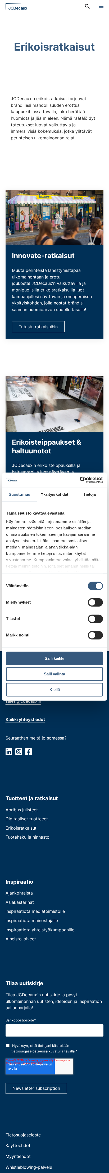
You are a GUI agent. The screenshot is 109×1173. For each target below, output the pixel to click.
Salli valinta (54, 674)
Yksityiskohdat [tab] (54, 494)
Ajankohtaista (19, 893)
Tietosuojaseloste (23, 1134)
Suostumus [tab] (19, 494)
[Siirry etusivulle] (17, 6)
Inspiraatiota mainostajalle (32, 920)
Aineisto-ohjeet (21, 938)
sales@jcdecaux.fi (23, 701)
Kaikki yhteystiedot (25, 719)
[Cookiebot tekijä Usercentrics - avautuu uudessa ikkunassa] (80, 479)
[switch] (95, 602)
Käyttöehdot (18, 1145)
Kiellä (54, 689)
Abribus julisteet (22, 809)
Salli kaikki (54, 658)
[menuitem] (87, 6)
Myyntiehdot (18, 1156)
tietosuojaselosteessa (29, 1051)
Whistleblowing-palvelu (29, 1167)
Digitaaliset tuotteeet (27, 818)
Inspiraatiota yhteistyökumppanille (40, 929)
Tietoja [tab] (89, 494)
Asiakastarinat (20, 902)
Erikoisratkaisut (21, 828)
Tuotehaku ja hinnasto (27, 837)
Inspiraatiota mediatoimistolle (35, 911)
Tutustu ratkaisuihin (38, 326)
